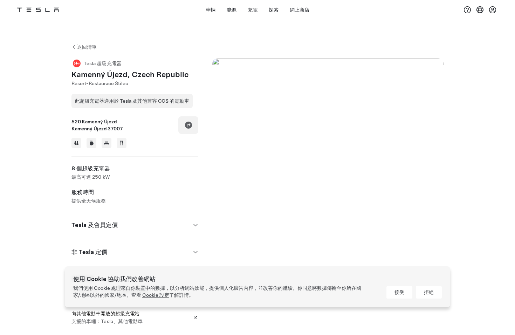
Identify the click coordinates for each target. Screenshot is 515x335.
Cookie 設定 (155, 295)
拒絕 (429, 292)
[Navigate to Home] (37, 10)
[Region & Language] (480, 9)
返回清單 (87, 47)
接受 (399, 292)
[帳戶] (492, 9)
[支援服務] (467, 9)
